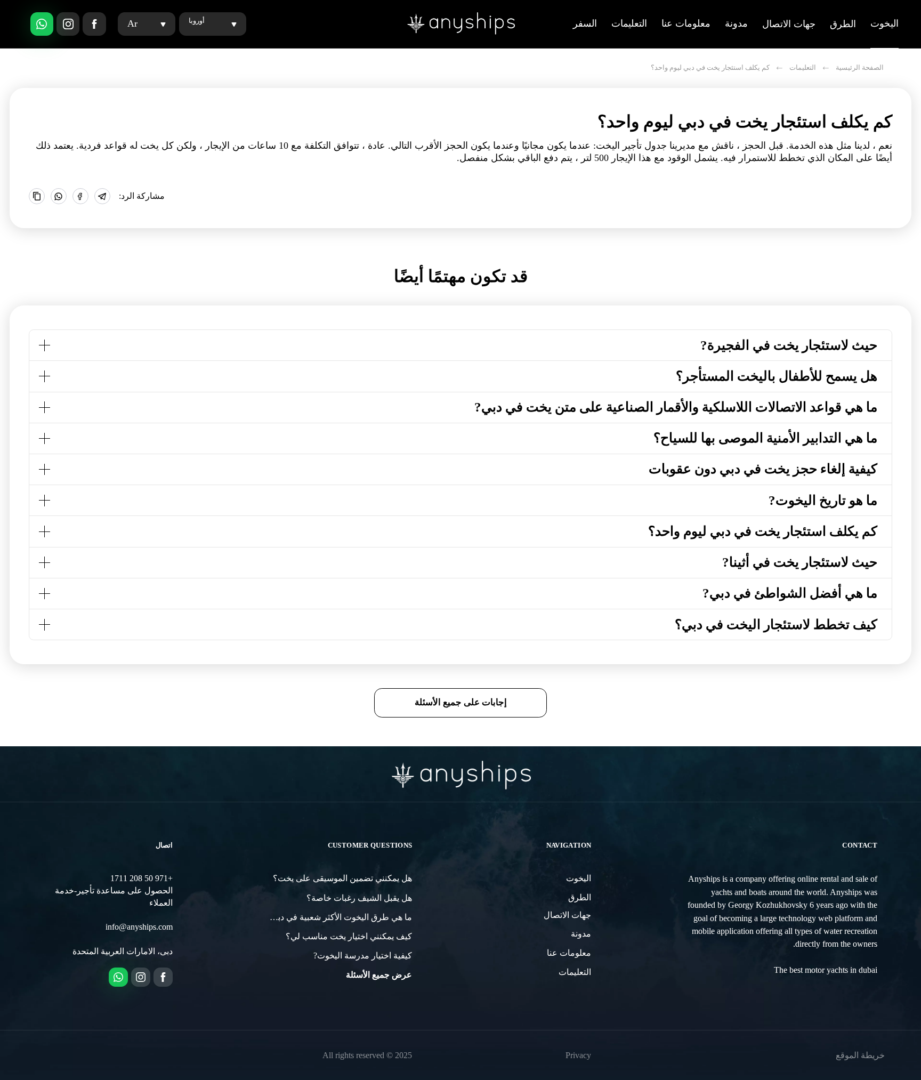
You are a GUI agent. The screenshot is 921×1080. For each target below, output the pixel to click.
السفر (585, 23)
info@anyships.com (139, 927)
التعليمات (629, 23)
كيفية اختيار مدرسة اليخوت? (362, 956)
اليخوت (884, 23)
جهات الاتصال (788, 24)
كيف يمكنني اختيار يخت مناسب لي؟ (349, 936)
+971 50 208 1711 (141, 878)
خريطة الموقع (860, 1055)
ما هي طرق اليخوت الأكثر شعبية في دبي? (340, 917)
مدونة (736, 23)
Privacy (578, 1055)
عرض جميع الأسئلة (379, 975)
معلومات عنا (685, 23)
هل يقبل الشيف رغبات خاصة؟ (359, 898)
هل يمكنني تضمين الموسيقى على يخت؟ (342, 878)
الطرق (843, 24)
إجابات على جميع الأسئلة (461, 702)
